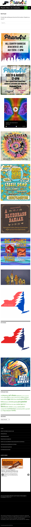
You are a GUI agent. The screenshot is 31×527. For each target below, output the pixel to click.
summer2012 (4, 408)
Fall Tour (19, 397)
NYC (29, 399)
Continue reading (11, 487)
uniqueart (8, 410)
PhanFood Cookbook (6, 439)
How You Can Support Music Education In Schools (12, 441)
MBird (12, 399)
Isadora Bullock (4, 399)
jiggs (8, 399)
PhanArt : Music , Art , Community (10, 8)
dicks (8, 397)
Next (28, 475)
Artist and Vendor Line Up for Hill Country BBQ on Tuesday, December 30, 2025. (10, 482)
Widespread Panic (5, 436)
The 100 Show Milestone (6, 446)
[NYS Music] (15, 339)
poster (24, 401)
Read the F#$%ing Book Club (7, 431)
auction (23, 395)
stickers (11, 406)
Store (2, 428)
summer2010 (21, 406)
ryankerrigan (19, 404)
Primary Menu (29, 7)
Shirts (3, 406)
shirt (24, 404)
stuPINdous (15, 406)
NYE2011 (6, 402)
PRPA (8, 404)
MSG (26, 399)
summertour (11, 409)
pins (19, 401)
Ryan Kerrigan (12, 404)
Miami (15, 399)
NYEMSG (11, 402)
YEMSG (13, 410)
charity (2, 397)
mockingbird (20, 399)
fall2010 (15, 397)
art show (12, 395)
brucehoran (27, 395)
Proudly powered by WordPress (7, 525)
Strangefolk (4, 433)
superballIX (27, 408)
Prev (2, 475)
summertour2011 (20, 408)
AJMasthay (5, 395)
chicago (5, 397)
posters (4, 404)
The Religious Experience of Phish (8, 444)
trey (1, 410)
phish (15, 402)
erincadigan (12, 397)
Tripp (4, 410)
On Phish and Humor (5, 449)
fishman (27, 397)
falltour (23, 397)
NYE (2, 402)
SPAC (7, 406)
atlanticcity (19, 395)
